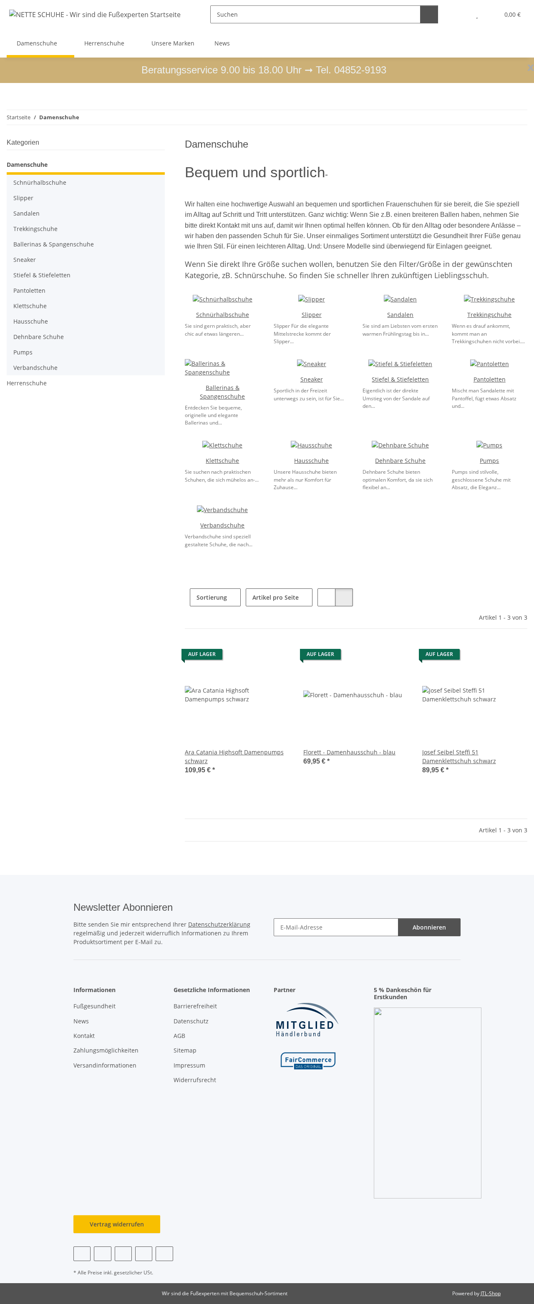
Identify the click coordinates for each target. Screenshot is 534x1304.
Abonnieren (429, 927)
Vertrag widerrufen (117, 1224)
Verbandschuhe (222, 525)
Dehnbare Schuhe (400, 461)
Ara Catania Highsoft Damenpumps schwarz (234, 756)
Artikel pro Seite (275, 597)
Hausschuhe (311, 461)
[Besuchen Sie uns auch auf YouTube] (102, 1253)
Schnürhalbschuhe (222, 315)
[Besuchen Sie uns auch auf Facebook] (82, 1253)
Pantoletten (490, 379)
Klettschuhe (222, 461)
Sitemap (185, 1050)
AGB (179, 1036)
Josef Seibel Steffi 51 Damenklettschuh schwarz (459, 756)
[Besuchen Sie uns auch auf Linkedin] (164, 1253)
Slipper (312, 315)
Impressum (189, 1065)
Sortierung (211, 597)
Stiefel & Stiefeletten (400, 379)
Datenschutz (191, 1021)
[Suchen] (429, 14)
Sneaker (311, 379)
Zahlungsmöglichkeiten (106, 1050)
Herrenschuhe (27, 383)
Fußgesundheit (94, 1006)
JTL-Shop (491, 1293)
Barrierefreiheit (195, 1006)
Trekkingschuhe (489, 315)
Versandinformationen (104, 1065)
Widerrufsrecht (195, 1080)
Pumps (489, 461)
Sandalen (400, 315)
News (222, 43)
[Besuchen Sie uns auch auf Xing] (143, 1253)
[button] (460, 14)
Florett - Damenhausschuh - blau (349, 752)
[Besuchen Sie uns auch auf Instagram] (123, 1253)
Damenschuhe (27, 164)
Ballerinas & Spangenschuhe (53, 244)
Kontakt (84, 1036)
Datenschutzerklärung (219, 924)
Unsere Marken (172, 43)
